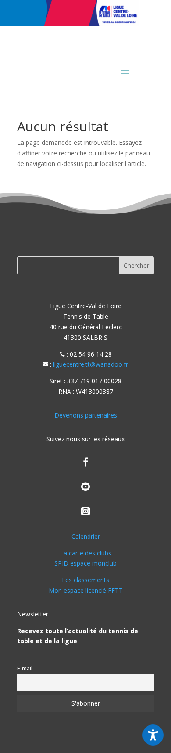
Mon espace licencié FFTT (86, 590)
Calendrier (85, 536)
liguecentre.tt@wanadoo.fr (90, 364)
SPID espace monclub (85, 563)
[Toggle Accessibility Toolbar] (153, 735)
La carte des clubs (85, 553)
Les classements (85, 580)
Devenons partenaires (85, 415)
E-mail (24, 668)
